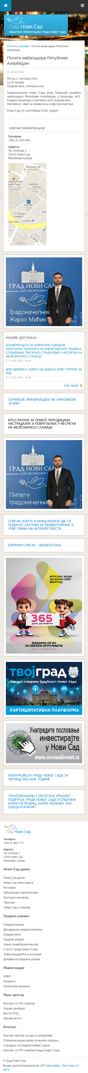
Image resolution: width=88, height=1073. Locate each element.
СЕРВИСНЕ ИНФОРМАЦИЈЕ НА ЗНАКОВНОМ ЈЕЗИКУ (42, 401)
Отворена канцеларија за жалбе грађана (31, 1040)
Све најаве (71, 385)
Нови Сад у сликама (17, 907)
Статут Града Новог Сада (21, 949)
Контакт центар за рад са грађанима (28, 1035)
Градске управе (14, 939)
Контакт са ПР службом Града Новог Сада (32, 1050)
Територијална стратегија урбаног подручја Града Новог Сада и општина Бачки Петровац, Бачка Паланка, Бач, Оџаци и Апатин (42, 801)
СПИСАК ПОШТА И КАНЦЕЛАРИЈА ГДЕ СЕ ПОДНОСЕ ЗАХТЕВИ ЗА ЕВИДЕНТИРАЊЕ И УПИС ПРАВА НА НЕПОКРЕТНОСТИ (40, 524)
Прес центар (14, 995)
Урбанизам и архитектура (21, 892)
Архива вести (12, 1018)
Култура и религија (16, 897)
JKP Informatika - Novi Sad (57, 1065)
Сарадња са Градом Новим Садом (27, 1045)
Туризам (9, 902)
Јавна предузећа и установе (23, 954)
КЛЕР (7, 976)
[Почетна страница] (36, 35)
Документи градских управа (22, 959)
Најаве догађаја (21, 338)
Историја (10, 887)
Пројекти (9, 981)
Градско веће (12, 934)
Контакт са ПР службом (19, 1003)
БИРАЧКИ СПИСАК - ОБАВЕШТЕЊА (34, 545)
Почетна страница (18, 46)
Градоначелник (14, 924)
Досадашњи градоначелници (23, 929)
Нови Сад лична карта (18, 882)
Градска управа (16, 916)
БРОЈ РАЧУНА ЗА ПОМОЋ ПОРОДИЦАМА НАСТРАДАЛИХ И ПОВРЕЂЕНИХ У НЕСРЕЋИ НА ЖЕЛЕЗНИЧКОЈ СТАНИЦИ (42, 423)
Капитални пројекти (17, 986)
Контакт (10, 1027)
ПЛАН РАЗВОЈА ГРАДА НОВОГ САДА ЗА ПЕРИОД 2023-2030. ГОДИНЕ (38, 777)
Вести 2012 (11, 1013)
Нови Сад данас (17, 869)
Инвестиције (14, 968)
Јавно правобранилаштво (21, 944)
